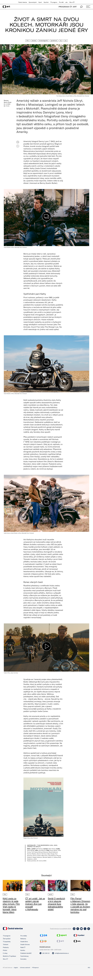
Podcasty (6, 947)
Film (27, 40)
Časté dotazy (24, 956)
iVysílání (46, 2)
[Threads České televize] (88, 930)
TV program (53, 2)
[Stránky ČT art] (60, 942)
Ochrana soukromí (25, 967)
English (16, 967)
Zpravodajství (33, 2)
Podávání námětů (25, 953)
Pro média (23, 936)
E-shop (5, 953)
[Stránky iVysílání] (82, 935)
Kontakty (23, 959)
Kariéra (22, 950)
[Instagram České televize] (74, 930)
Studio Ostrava (25, 944)
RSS (89, 967)
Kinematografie (43, 40)
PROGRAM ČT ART (68, 7)
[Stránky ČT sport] (62, 936)
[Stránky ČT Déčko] (43, 942)
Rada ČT (23, 947)
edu (66, 2)
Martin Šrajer (7, 102)
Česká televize (22, 2)
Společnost (54, 40)
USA (65, 40)
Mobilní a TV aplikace (9, 956)
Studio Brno (24, 941)
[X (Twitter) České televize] (85, 930)
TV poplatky (6, 941)
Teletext (5, 944)
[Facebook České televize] (77, 930)
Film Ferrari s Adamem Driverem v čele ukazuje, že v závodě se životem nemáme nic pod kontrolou (80, 905)
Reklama (23, 939)
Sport (40, 2)
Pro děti (61, 2)
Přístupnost (35, 967)
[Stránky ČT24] (43, 936)
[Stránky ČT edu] (82, 941)
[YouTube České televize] (81, 930)
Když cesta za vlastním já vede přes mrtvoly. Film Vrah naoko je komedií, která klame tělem (11, 905)
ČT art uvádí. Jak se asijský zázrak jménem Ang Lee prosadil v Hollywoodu (35, 904)
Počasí (5, 950)
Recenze (34, 40)
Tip (61, 40)
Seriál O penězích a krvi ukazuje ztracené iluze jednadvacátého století (56, 904)
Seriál (50, 894)
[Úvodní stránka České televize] (13, 929)
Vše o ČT (72, 2)
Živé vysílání (6, 939)
